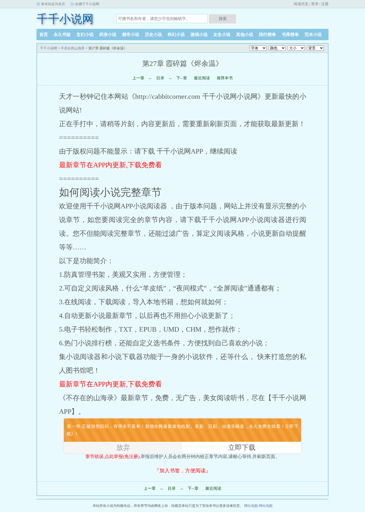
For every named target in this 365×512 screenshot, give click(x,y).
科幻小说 (176, 34)
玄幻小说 (85, 34)
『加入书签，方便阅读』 (182, 470)
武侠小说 (107, 34)
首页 (43, 34)
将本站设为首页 (53, 4)
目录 (160, 78)
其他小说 (244, 34)
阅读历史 (301, 4)
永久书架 (62, 34)
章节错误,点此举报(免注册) (112, 456)
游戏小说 (199, 34)
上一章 (138, 78)
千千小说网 (65, 19)
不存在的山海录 (73, 48)
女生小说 (221, 34)
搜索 (223, 18)
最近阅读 (202, 78)
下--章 (182, 78)
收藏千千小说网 (87, 4)
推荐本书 (225, 78)
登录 (315, 4)
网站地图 (251, 506)
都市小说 (130, 34)
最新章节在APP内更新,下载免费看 (110, 165)
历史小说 (153, 34)
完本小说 (313, 34)
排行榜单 (267, 34)
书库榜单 (290, 34)
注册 (324, 4)
